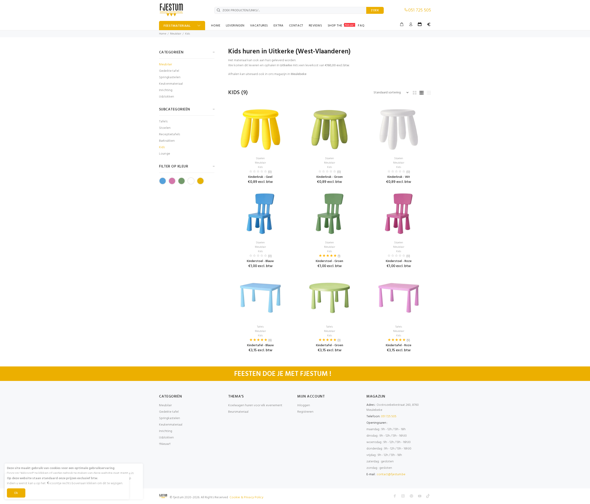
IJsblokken (166, 96)
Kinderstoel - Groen (329, 261)
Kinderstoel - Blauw (260, 261)
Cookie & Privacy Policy (246, 497)
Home (162, 34)
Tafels (163, 121)
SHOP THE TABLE (341, 25)
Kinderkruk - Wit (398, 177)
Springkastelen (169, 77)
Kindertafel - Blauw (260, 345)
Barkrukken (167, 141)
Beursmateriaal (238, 412)
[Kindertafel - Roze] (399, 298)
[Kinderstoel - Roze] (399, 214)
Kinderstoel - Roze (399, 261)
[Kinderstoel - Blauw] (260, 214)
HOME (215, 25)
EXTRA (278, 25)
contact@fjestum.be (391, 474)
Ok (16, 493)
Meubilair (175, 34)
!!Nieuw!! (165, 444)
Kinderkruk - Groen (329, 177)
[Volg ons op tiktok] (428, 496)
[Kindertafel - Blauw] (260, 298)
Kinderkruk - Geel (260, 177)
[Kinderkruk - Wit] (399, 130)
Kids (187, 34)
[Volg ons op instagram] (403, 496)
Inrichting (165, 90)
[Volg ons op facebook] (395, 496)
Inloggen (303, 405)
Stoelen (165, 128)
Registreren (305, 412)
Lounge (164, 153)
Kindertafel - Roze (398, 345)
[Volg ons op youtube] (420, 496)
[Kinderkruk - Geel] (260, 130)
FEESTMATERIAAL (177, 26)
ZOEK (375, 10)
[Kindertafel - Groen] (330, 298)
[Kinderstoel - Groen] (330, 214)
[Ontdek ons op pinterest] (411, 496)
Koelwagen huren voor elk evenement (255, 405)
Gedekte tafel (169, 71)
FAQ (361, 25)
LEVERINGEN (235, 25)
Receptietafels (169, 134)
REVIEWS (315, 25)
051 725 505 (419, 10)
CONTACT (296, 25)
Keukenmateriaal (171, 83)
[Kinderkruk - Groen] (330, 130)
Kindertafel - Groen (329, 345)
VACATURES (259, 25)
